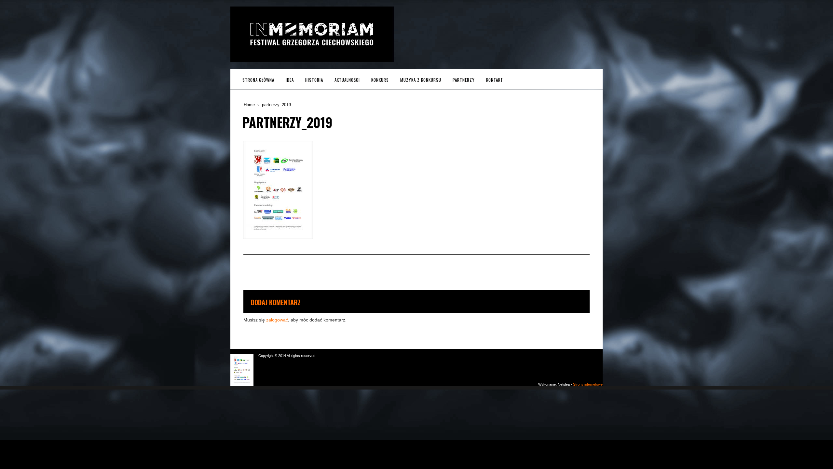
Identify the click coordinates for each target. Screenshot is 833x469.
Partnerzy (464, 80)
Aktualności (347, 80)
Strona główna (258, 80)
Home (249, 104)
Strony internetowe (588, 384)
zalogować (277, 319)
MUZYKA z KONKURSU (420, 80)
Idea (290, 80)
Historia (314, 80)
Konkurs (380, 80)
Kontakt (494, 80)
